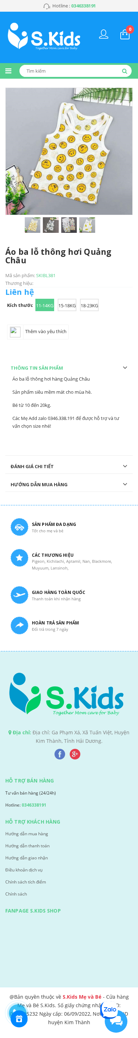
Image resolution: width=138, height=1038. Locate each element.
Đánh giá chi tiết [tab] (32, 466)
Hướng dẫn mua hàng (26, 834)
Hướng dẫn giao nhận (26, 858)
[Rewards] (19, 1018)
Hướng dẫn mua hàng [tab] (39, 484)
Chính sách (16, 894)
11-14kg (44, 305)
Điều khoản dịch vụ (23, 870)
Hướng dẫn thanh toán (27, 846)
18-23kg (89, 305)
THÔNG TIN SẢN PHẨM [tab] (37, 368)
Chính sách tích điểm (25, 882)
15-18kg (67, 305)
